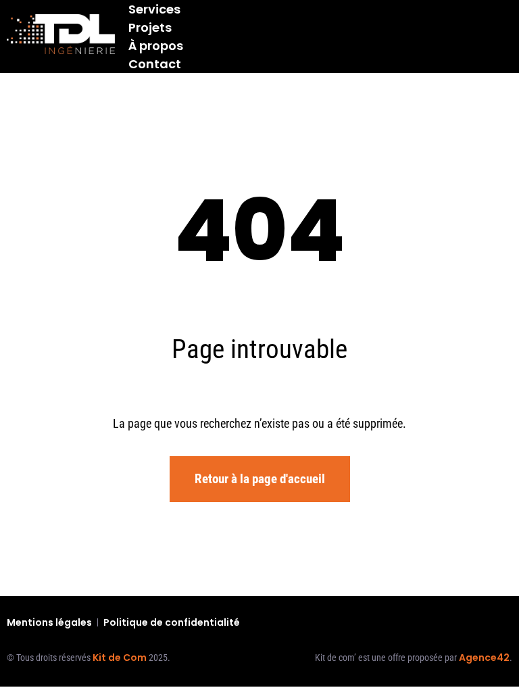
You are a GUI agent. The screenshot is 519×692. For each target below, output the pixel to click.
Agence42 (484, 657)
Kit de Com (120, 657)
